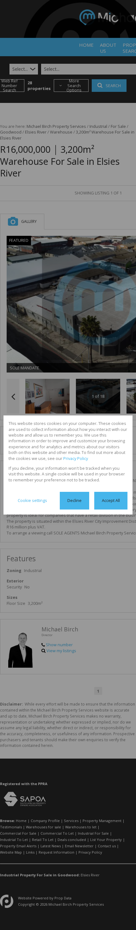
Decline (74, 500)
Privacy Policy (75, 458)
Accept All (111, 500)
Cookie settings (32, 500)
